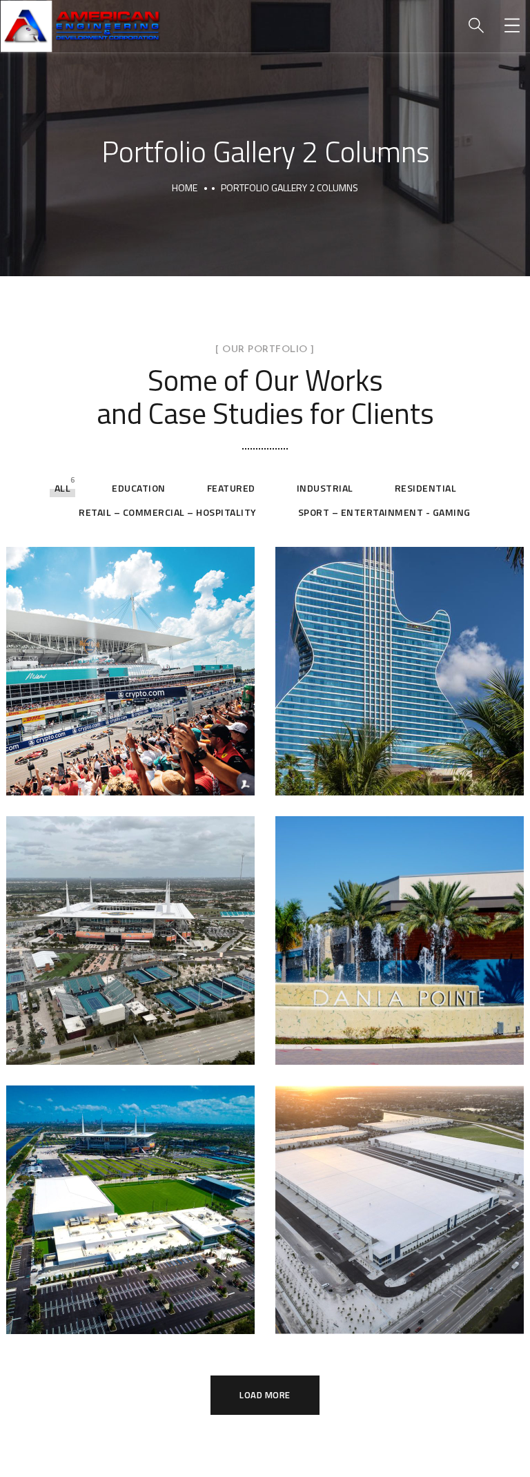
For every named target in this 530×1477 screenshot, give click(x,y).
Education (139, 488)
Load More (265, 1395)
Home (184, 187)
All (63, 488)
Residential (426, 488)
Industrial (325, 488)
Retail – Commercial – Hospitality (168, 512)
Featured (231, 488)
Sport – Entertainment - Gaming (384, 512)
